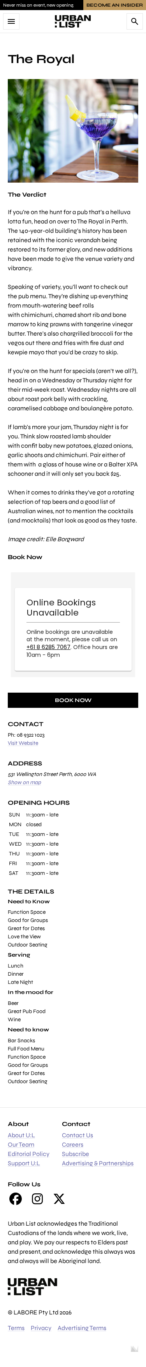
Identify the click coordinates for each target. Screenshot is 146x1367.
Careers (72, 1144)
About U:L (21, 1135)
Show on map (24, 782)
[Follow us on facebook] (15, 1199)
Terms (16, 1328)
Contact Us (77, 1135)
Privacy (41, 1328)
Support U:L (24, 1163)
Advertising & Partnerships (98, 1163)
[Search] (135, 21)
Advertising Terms (82, 1328)
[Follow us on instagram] (37, 1199)
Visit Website (23, 743)
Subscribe (75, 1154)
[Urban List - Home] (73, 21)
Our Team (21, 1144)
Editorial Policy (28, 1154)
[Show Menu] (11, 21)
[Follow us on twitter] (59, 1199)
